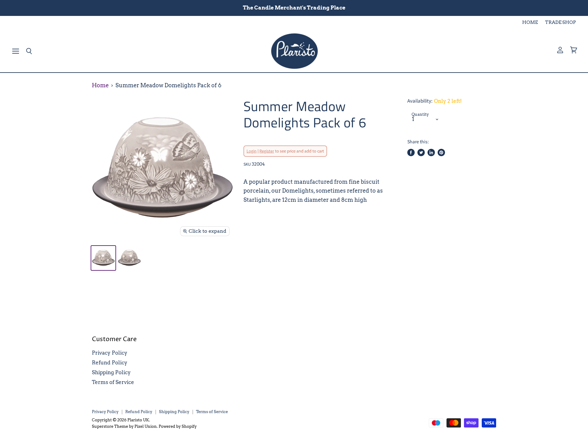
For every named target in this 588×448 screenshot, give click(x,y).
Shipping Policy (111, 372)
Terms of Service (113, 382)
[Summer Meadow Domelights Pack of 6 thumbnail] (103, 258)
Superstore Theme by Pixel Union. (125, 426)
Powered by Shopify (178, 426)
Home (100, 85)
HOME (530, 22)
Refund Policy (109, 363)
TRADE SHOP (560, 22)
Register (266, 151)
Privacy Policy (109, 353)
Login (252, 151)
